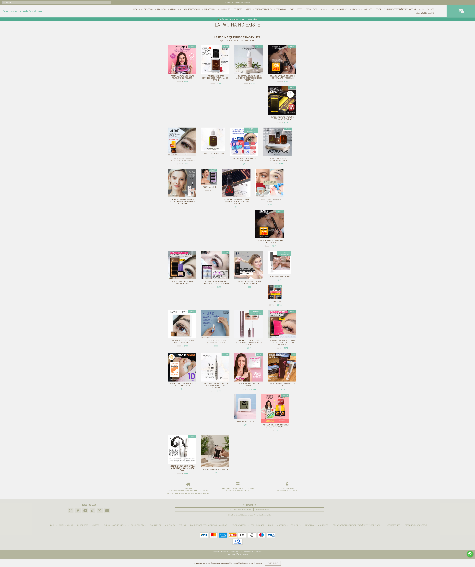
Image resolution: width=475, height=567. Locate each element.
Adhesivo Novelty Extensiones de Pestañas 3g (182, 159)
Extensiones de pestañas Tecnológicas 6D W (282, 118)
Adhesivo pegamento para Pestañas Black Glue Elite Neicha (236, 201)
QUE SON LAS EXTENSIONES (190, 9)
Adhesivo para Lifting (280, 276)
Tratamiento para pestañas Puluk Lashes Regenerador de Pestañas (182, 201)
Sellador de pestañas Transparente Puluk (216, 342)
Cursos (173, 9)
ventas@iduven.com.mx (262, 509)
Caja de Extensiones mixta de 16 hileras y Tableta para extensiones (283, 343)
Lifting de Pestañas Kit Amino (270, 200)
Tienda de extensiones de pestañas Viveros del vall (396, 9)
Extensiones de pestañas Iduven (22, 11)
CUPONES (331, 9)
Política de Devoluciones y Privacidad (270, 9)
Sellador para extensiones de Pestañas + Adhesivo (282, 77)
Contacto (238, 9)
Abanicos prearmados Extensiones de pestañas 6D (216, 282)
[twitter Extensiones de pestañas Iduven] (100, 510)
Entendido (273, 563)
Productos (161, 9)
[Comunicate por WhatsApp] (470, 554)
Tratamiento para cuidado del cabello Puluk (249, 282)
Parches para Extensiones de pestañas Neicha (182, 385)
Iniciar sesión (245, 2)
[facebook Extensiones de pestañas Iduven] (78, 510)
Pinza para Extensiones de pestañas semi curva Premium (215, 386)
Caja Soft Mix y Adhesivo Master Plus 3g (182, 282)
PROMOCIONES (311, 9)
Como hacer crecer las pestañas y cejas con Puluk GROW (249, 343)
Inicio (135, 9)
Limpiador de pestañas (213, 153)
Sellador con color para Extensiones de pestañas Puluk (182, 468)
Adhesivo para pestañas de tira (282, 385)
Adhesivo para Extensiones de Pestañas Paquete (276, 426)
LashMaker (343, 9)
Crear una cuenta (233, 2)
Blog (322, 9)
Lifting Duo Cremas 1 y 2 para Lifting (244, 159)
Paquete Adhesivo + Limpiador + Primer (278, 159)
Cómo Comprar (210, 9)
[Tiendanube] (237, 555)
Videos (248, 9)
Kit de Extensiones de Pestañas (249, 385)
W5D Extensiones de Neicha (215, 469)
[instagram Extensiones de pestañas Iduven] (70, 510)
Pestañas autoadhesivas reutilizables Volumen (182, 77)
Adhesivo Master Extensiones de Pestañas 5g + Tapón (215, 78)
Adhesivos (367, 9)
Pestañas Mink (209, 187)
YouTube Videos (295, 9)
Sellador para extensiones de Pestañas (270, 241)
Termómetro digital (245, 422)
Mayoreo (356, 9)
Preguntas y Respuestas (424, 13)
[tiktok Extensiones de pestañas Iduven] (92, 510)
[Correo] (107, 510)
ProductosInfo (427, 9)
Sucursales (225, 9)
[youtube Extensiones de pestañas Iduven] (85, 510)
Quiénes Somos (147, 9)
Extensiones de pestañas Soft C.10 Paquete (182, 342)
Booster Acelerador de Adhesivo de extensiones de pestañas (249, 78)
